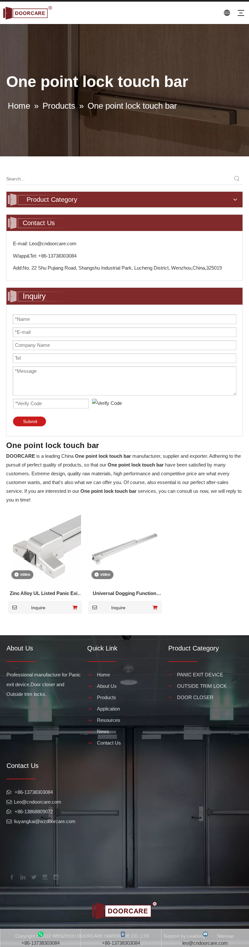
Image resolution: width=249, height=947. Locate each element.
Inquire (38, 607)
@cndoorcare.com (41, 802)
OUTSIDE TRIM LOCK (202, 686)
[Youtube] (44, 876)
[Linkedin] (22, 876)
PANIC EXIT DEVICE (200, 674)
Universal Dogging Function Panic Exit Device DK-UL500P (124, 594)
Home (103, 674)
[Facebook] (11, 876)
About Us (107, 686)
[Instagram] (55, 876)
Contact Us (109, 743)
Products (106, 697)
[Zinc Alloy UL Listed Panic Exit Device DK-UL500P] (44, 549)
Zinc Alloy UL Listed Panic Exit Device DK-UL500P (44, 594)
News (103, 731)
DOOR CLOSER (195, 697)
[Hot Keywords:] (237, 179)
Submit (30, 421)
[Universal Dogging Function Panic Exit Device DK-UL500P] (124, 549)
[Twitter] (33, 876)
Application (108, 708)
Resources (108, 720)
